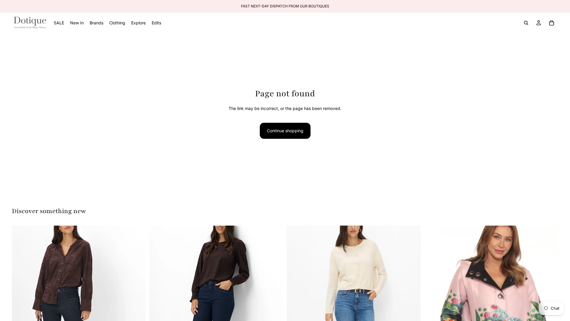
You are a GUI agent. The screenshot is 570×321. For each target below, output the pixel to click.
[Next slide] (137, 309)
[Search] (526, 22)
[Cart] (551, 22)
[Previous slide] (21, 309)
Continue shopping (285, 130)
